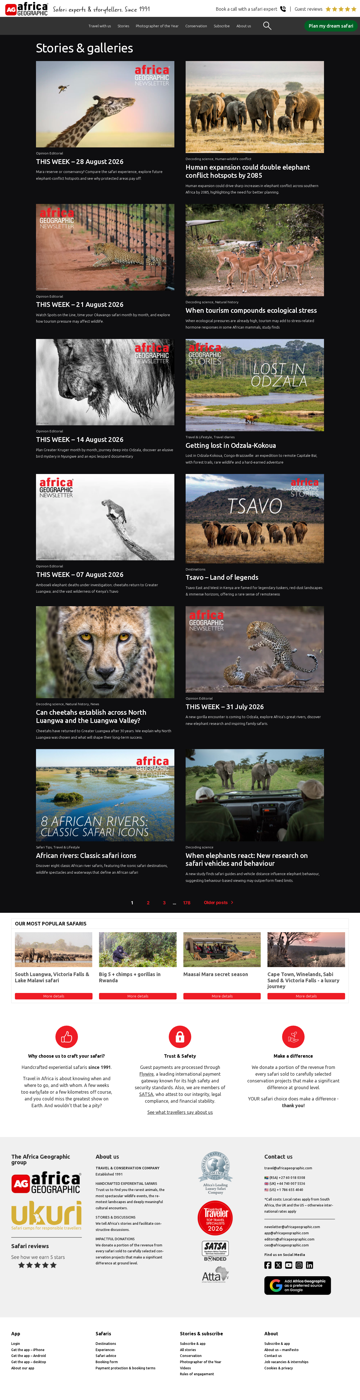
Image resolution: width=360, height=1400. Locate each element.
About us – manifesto (281, 1350)
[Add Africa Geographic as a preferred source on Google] (299, 1293)
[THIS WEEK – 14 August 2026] (105, 383)
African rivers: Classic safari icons (86, 855)
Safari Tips (44, 847)
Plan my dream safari (331, 25)
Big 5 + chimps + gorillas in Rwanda (130, 977)
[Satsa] (215, 1260)
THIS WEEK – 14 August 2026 (80, 439)
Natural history (226, 302)
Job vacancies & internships (286, 1362)
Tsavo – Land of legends (222, 577)
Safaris (103, 1333)
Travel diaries (224, 437)
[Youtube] (290, 1265)
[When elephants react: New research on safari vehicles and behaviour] (255, 796)
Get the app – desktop (28, 1362)
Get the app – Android (28, 1356)
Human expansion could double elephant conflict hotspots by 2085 (248, 171)
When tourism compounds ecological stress (251, 310)
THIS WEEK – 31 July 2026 (225, 707)
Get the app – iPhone (27, 1350)
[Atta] (215, 1281)
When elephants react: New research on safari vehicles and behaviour (247, 860)
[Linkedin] (311, 1265)
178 (186, 902)
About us (244, 26)
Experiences (105, 1350)
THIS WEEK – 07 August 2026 (80, 574)
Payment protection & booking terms (126, 1368)
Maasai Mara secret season (215, 974)
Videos (185, 1368)
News (95, 704)
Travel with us (100, 26)
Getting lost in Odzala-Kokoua (231, 445)
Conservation (196, 26)
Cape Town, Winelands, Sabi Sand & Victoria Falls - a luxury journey (303, 980)
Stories (123, 26)
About (271, 1333)
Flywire (147, 1074)
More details (53, 996)
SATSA (146, 1094)
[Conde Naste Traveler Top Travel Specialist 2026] (215, 1234)
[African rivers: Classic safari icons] (105, 796)
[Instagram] (300, 1265)
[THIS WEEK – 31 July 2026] (255, 650)
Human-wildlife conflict (233, 159)
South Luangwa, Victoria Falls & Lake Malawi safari (52, 977)
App (15, 1333)
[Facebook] (269, 1265)
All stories (188, 1350)
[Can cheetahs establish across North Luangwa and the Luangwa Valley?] (105, 653)
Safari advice (106, 1356)
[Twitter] (279, 1265)
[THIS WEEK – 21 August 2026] (105, 248)
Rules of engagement (197, 1374)
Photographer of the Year (157, 26)
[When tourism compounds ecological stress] (255, 251)
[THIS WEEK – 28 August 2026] (105, 105)
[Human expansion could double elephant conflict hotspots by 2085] (255, 108)
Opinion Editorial (49, 153)
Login (15, 1343)
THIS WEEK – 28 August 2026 (80, 161)
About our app (22, 1368)
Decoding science (199, 159)
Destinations (195, 569)
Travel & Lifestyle (199, 437)
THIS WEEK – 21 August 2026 (80, 304)
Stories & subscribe (201, 1333)
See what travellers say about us (180, 1112)
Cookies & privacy (278, 1368)
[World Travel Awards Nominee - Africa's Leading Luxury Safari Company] (215, 1193)
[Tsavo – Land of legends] (255, 520)
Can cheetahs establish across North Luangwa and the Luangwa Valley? (91, 716)
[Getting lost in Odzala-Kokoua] (255, 386)
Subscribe (222, 26)
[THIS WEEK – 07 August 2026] (105, 518)
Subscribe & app (193, 1343)
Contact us (273, 1356)
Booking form (107, 1362)
